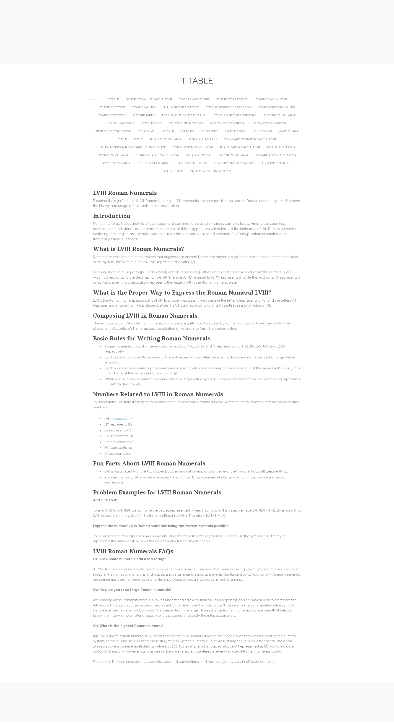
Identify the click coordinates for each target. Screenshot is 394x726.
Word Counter (198, 155)
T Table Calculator (271, 99)
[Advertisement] (197, 32)
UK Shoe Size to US (276, 163)
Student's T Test (112, 107)
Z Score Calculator (280, 115)
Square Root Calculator (276, 155)
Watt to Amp (288, 131)
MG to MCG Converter (269, 123)
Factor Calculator (233, 155)
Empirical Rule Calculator (157, 155)
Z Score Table (143, 115)
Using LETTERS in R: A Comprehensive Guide (132, 147)
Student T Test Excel (232, 99)
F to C (138, 139)
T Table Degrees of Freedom (228, 107)
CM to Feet (209, 131)
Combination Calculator (193, 147)
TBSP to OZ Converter (113, 131)
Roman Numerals (203, 139)
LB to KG (187, 131)
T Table (113, 99)
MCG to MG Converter (227, 123)
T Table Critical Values (277, 107)
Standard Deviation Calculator (250, 139)
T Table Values (144, 107)
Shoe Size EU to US (192, 163)
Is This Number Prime (154, 163)
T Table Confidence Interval (184, 115)
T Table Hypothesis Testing (235, 115)
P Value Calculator (166, 139)
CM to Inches (235, 131)
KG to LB (168, 131)
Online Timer (173, 171)
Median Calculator (113, 155)
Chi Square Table (121, 123)
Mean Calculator (281, 147)
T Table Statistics (111, 115)
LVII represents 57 (118, 419)
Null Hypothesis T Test (181, 107)
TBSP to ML (146, 131)
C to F (122, 139)
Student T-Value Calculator (149, 99)
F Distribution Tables (186, 123)
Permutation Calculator (240, 147)
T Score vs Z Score (194, 99)
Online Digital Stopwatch (210, 171)
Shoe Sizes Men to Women (234, 163)
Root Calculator (117, 163)
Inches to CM (262, 131)
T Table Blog (152, 123)
